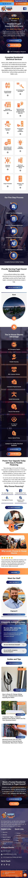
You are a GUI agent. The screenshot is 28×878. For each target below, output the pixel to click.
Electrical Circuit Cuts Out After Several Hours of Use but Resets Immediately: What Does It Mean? (12, 741)
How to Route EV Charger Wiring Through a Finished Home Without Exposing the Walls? (12, 695)
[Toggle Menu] (25, 8)
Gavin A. (14, 611)
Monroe (14, 295)
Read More (19, 690)
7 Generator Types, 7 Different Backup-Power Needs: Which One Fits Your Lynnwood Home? (13, 718)
